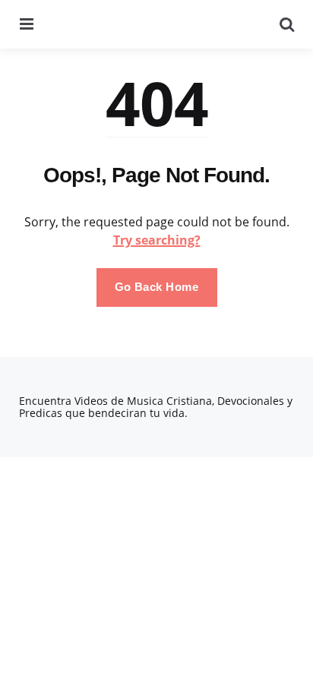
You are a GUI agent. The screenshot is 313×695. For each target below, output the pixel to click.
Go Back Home (157, 286)
